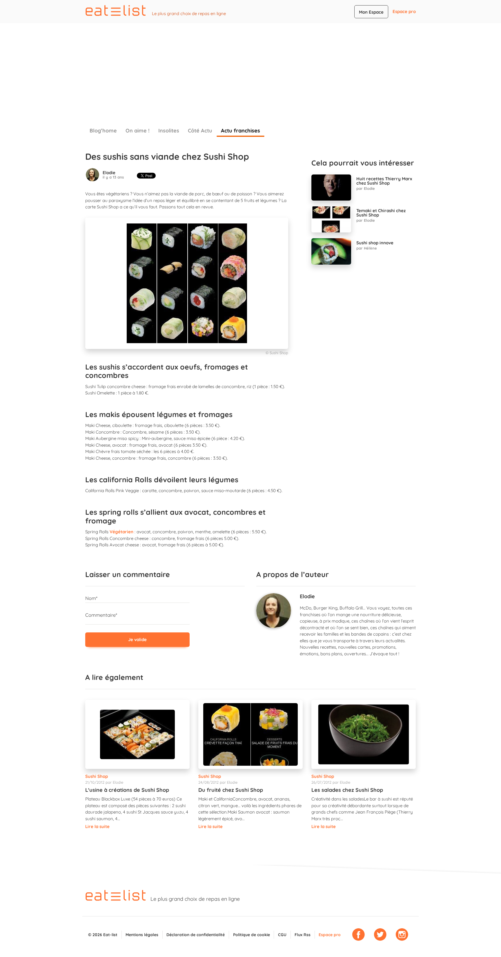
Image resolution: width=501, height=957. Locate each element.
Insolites (168, 130)
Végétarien (121, 531)
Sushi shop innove (374, 243)
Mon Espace (371, 12)
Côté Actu (200, 130)
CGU (282, 934)
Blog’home (103, 130)
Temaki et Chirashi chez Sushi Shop (381, 212)
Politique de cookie (251, 934)
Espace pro (404, 11)
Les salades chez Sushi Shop (347, 790)
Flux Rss (303, 934)
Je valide (137, 639)
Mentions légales (142, 934)
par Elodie (365, 188)
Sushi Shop (96, 776)
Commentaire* (101, 615)
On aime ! (138, 130)
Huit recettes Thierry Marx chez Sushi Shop (384, 181)
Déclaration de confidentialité (195, 934)
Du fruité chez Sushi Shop (230, 790)
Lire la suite (97, 826)
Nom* (91, 598)
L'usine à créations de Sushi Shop (127, 790)
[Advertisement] (250, 66)
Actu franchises (240, 130)
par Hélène (366, 248)
